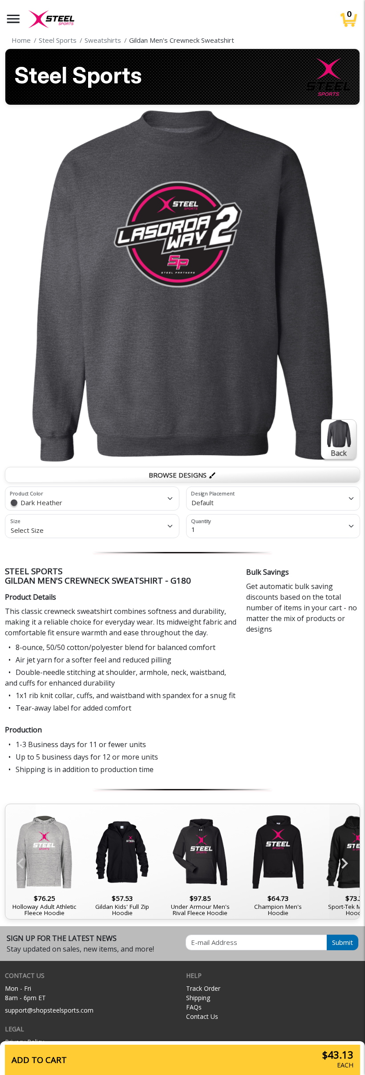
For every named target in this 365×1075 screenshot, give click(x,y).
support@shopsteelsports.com (49, 1010)
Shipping (198, 997)
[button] (13, 19)
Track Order (203, 988)
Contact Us (202, 1016)
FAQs (194, 1007)
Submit (342, 942)
